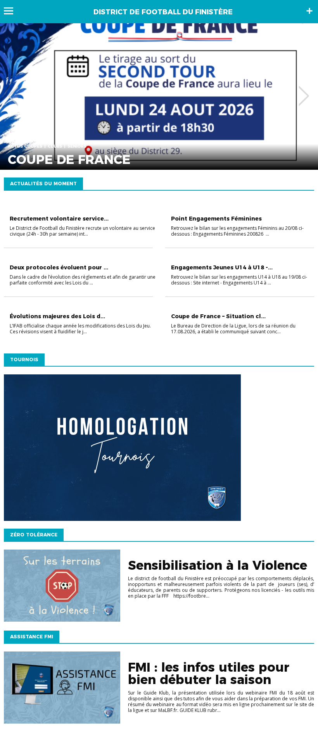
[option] (159, 96)
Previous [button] (13, 90)
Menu (12, 11)
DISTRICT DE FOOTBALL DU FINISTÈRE (163, 12)
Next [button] (304, 90)
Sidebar (309, 11)
